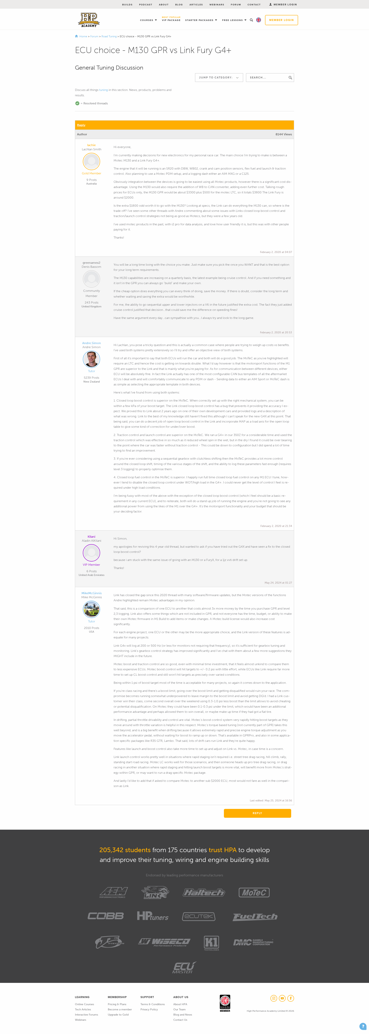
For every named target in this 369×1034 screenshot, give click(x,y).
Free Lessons (233, 20)
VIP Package (171, 19)
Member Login (281, 20)
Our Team (179, 1009)
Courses (147, 20)
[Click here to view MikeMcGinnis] (91, 610)
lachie (91, 145)
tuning (103, 90)
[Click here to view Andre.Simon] (91, 360)
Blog (179, 4)
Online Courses (84, 1004)
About (164, 4)
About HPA (180, 1004)
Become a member (120, 1009)
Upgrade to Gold (118, 1014)
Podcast (145, 4)
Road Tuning (109, 36)
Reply (81, 125)
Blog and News (182, 1014)
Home (83, 36)
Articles (196, 4)
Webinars (216, 4)
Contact (254, 4)
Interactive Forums (86, 1014)
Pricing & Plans (117, 1004)
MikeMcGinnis (91, 593)
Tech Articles (83, 1009)
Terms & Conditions (152, 1004)
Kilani (91, 536)
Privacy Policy (149, 1009)
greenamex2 (91, 263)
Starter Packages (199, 20)
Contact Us (180, 1020)
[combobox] (219, 77)
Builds (127, 4)
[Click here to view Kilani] (91, 553)
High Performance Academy (89, 19)
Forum (236, 4)
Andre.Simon (91, 343)
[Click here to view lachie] (91, 162)
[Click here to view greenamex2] (91, 279)
